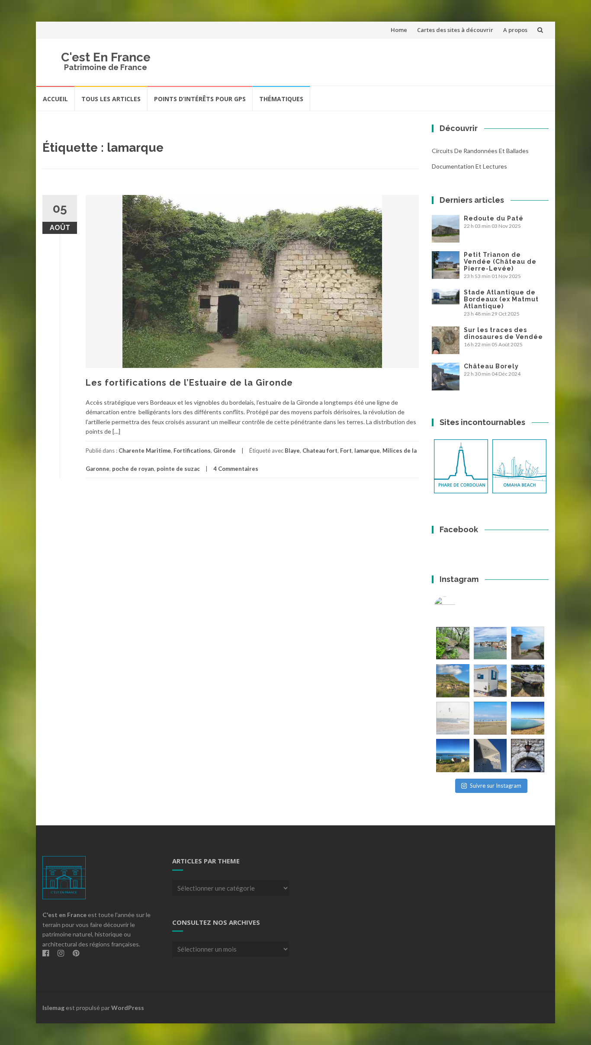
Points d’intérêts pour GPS (200, 99)
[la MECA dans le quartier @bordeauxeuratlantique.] (490, 755)
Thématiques (281, 99)
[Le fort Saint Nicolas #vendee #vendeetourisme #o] (527, 643)
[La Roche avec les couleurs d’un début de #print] (452, 680)
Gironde (224, 450)
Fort (346, 450)
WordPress (127, 1007)
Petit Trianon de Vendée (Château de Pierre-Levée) (500, 261)
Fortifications (192, 450)
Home (399, 30)
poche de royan (133, 468)
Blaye (292, 450)
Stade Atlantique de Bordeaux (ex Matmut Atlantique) (501, 299)
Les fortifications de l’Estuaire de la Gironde (189, 382)
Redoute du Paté (494, 218)
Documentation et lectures (469, 166)
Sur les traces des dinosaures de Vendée (503, 333)
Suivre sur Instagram (495, 785)
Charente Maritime (145, 450)
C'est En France (106, 57)
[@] (458, 607)
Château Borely (491, 366)
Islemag (53, 1007)
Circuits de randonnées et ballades (480, 150)
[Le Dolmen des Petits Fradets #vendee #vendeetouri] (527, 680)
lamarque (367, 450)
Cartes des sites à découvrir (455, 30)
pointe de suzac (178, 468)
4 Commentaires (235, 468)
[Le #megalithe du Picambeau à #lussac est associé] (452, 643)
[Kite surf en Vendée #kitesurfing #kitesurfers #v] (452, 718)
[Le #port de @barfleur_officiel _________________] (490, 643)
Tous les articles (111, 99)
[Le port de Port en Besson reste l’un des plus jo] (452, 755)
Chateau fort (319, 450)
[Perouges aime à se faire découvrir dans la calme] (527, 755)
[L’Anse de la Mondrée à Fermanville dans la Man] (527, 718)
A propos (515, 30)
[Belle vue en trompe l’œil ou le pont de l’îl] (490, 718)
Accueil (55, 99)
